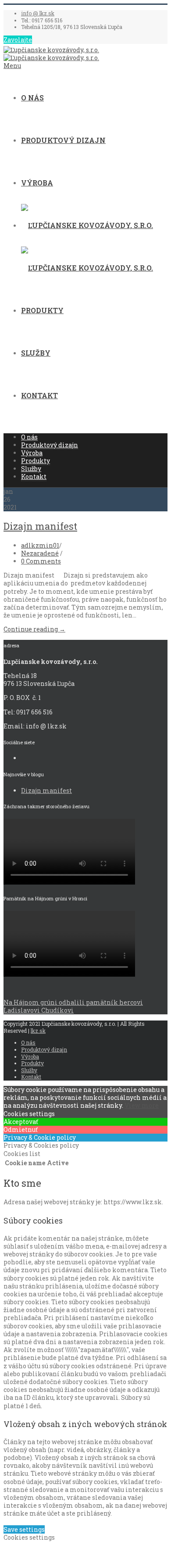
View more (142, 1105)
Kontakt (39, 395)
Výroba (37, 182)
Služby (35, 352)
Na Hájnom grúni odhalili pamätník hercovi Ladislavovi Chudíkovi (73, 1006)
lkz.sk (38, 1030)
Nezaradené (40, 553)
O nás (32, 97)
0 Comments (41, 561)
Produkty (42, 310)
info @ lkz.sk (37, 13)
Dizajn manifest (40, 526)
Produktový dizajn (63, 140)
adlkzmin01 (40, 545)
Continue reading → (34, 629)
